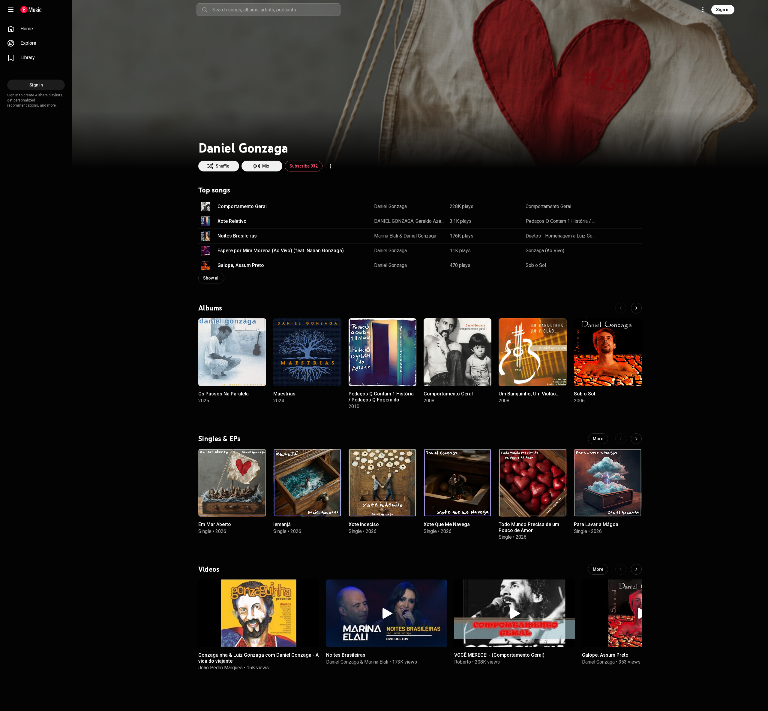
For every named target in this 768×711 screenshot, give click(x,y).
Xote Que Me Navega (447, 524)
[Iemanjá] (307, 483)
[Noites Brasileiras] (386, 613)
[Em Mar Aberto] (232, 483)
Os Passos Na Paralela (223, 394)
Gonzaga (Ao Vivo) (545, 250)
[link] (36, 29)
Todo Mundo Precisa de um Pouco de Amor (529, 527)
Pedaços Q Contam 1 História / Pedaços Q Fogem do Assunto (561, 221)
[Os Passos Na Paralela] (232, 352)
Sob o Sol (536, 265)
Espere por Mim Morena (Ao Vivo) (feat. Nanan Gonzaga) (281, 250)
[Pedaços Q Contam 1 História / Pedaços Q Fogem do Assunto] (382, 352)
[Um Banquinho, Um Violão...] (532, 352)
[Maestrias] (307, 352)
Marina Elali (386, 236)
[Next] (636, 308)
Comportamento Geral (242, 206)
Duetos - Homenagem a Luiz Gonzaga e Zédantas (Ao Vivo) (561, 236)
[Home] (31, 9)
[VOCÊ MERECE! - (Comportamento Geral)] (514, 613)
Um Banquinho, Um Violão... (529, 394)
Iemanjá (282, 524)
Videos (208, 569)
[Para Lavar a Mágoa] (608, 483)
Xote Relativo (232, 221)
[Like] (607, 206)
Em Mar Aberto (214, 524)
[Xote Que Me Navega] (457, 483)
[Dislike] (618, 206)
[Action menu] (330, 166)
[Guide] (10, 9)
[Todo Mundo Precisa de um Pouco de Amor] (532, 483)
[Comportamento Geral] (457, 352)
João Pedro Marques (220, 667)
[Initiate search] (204, 9)
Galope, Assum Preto (241, 265)
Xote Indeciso (364, 524)
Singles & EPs (219, 438)
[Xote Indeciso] (382, 483)
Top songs (214, 190)
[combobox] (276, 10)
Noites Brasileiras (237, 236)
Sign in (723, 9)
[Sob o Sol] (608, 352)
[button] (205, 206)
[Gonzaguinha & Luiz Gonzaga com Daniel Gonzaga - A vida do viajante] (258, 613)
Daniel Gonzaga (390, 206)
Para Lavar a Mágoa (596, 524)
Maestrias (284, 394)
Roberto (462, 661)
